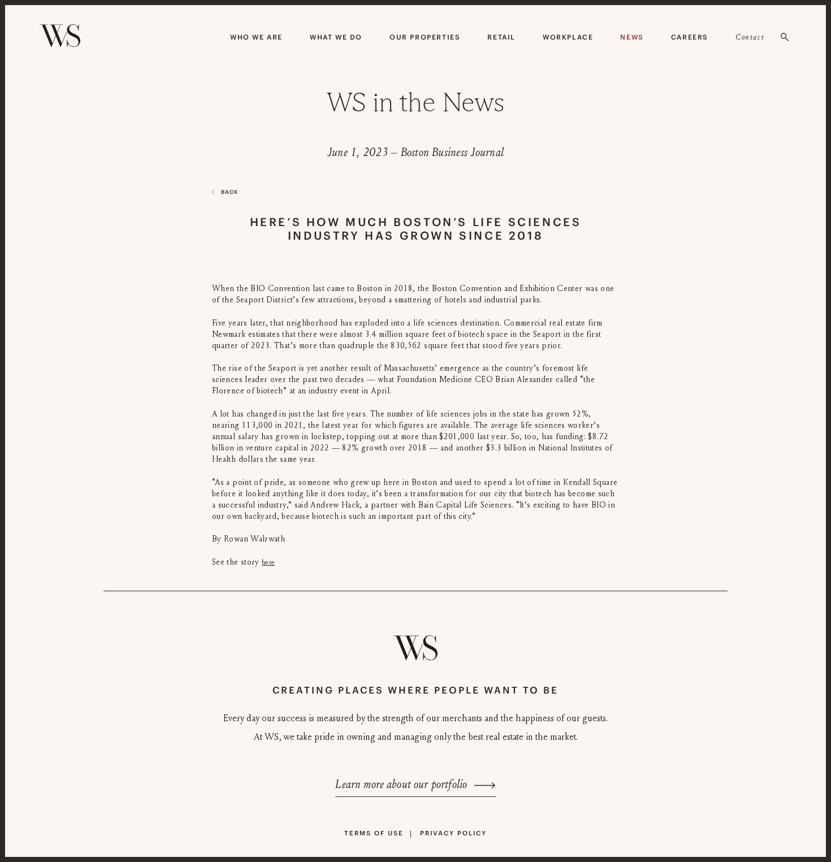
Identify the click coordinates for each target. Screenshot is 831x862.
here (268, 562)
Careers (689, 37)
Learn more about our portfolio (401, 784)
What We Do (336, 37)
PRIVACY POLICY (453, 833)
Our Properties (424, 37)
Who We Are (256, 37)
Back (229, 192)
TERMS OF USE (374, 833)
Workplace (568, 37)
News (631, 37)
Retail (501, 37)
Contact (749, 37)
